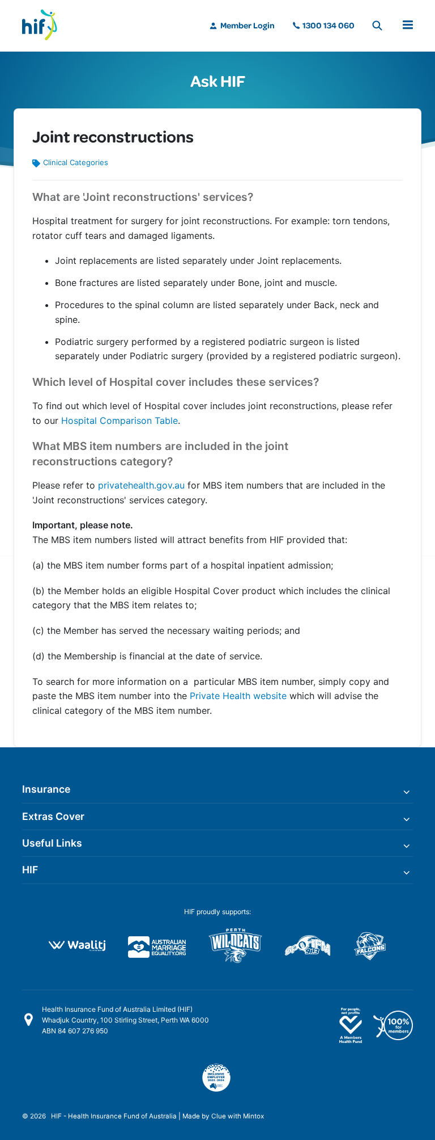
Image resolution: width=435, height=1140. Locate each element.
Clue (218, 1116)
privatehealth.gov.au (141, 485)
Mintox (253, 1116)
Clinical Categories (75, 162)
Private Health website (238, 695)
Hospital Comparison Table (119, 420)
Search (377, 25)
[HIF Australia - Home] (44, 25)
